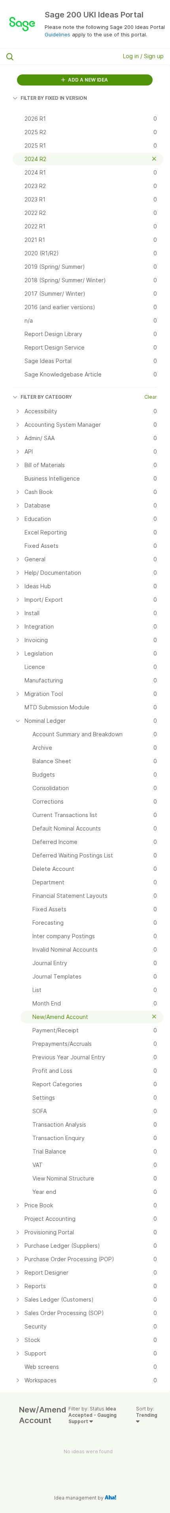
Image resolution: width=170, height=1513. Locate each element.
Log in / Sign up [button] (143, 56)
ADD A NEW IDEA (87, 80)
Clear (150, 397)
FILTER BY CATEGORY (46, 397)
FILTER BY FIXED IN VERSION (54, 98)
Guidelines (57, 34)
